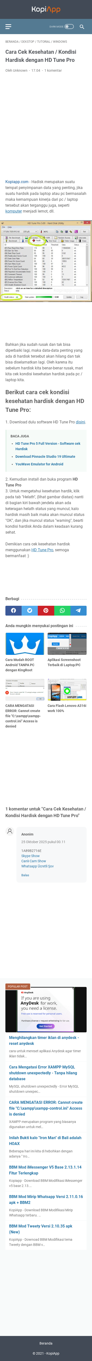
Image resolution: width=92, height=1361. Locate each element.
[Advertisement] (46, 125)
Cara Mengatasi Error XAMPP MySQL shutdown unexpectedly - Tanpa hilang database (43, 1073)
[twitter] (30, 611)
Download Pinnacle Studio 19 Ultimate (45, 457)
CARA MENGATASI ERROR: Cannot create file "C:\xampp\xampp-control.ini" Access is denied (46, 1108)
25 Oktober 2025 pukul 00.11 (43, 842)
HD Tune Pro (42, 550)
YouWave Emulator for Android (39, 464)
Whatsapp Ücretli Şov (37, 866)
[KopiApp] (46, 9)
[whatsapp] (62, 611)
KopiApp (52, 1353)
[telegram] (78, 611)
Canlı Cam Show (33, 861)
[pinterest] (46, 611)
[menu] (11, 26)
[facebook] (13, 611)
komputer (13, 211)
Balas (25, 875)
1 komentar (53, 70)
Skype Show (30, 856)
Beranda (46, 1343)
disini (80, 422)
